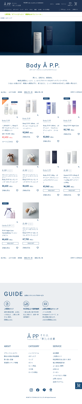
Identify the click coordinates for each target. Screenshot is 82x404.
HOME (2, 18)
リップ (21, 9)
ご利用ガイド (75, 9)
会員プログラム (58, 382)
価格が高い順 (39, 92)
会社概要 (56, 353)
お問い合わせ (57, 378)
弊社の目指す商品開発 (11, 356)
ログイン (52, 4)
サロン (31, 9)
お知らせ (56, 369)
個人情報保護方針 (59, 363)
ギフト (26, 9)
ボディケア (15, 9)
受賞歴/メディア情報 (11, 363)
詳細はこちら (8, 319)
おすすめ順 (12, 92)
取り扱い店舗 (8, 359)
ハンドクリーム (8, 9)
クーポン (69, 9)
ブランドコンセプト (11, 353)
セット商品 (32, 366)
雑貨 (35, 9)
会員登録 (58, 4)
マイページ (63, 4)
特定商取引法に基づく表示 (62, 359)
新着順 (20, 92)
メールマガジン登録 (59, 375)
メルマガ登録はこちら (49, 319)
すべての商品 (46, 9)
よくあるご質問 (58, 366)
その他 (39, 9)
